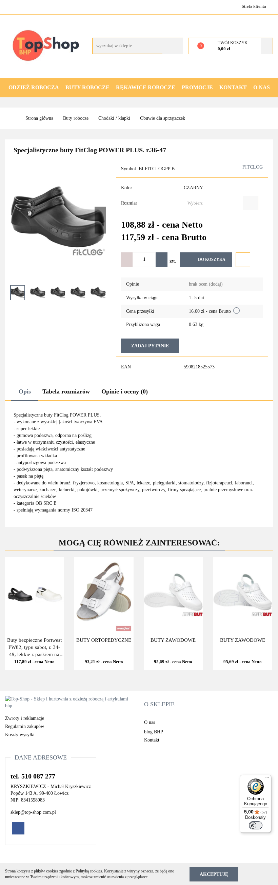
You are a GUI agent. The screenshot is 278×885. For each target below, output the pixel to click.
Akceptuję (214, 874)
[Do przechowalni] (243, 259)
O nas (261, 87)
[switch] (255, 825)
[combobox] (221, 203)
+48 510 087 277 (11, 6)
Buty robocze (87, 87)
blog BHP (153, 731)
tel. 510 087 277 (33, 776)
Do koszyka (211, 259)
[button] (159, 704)
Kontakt (233, 87)
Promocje (197, 87)
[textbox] (215, 203)
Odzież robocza (33, 87)
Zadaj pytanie (150, 345)
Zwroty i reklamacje (24, 718)
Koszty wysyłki (20, 734)
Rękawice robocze (145, 87)
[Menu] (267, 779)
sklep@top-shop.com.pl (33, 812)
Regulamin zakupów (24, 726)
